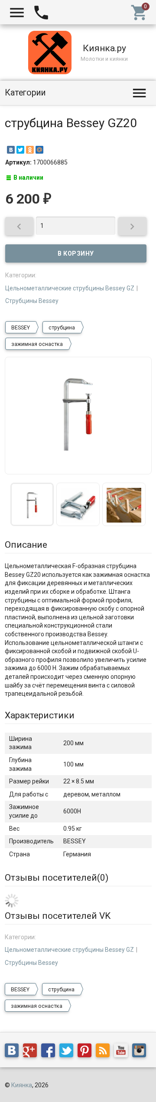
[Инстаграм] (141, 1052)
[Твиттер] (68, 1052)
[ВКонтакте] (11, 150)
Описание (26, 544)
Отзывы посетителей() (56, 877)
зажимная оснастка (37, 344)
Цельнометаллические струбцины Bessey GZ (69, 288)
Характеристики (40, 715)
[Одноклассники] (30, 150)
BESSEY (20, 328)
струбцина (62, 328)
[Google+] (32, 1052)
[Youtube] (123, 1052)
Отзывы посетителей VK (57, 916)
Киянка (21, 1085)
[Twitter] (20, 150)
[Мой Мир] (39, 150)
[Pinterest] (87, 1052)
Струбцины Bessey (31, 300)
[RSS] (105, 1052)
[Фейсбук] (50, 1052)
